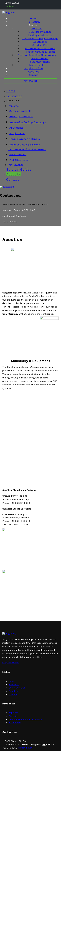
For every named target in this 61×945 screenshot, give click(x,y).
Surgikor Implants (40, 31)
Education (34, 21)
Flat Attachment (40, 61)
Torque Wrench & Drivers (40, 48)
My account (30, 81)
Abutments (40, 41)
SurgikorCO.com (10, 662)
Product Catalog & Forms (40, 51)
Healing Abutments (40, 35)
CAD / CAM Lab (17, 687)
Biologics (13, 716)
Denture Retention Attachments (37, 55)
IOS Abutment (39, 58)
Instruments (36, 64)
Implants (36, 28)
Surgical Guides (33, 68)
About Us (33, 71)
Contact (33, 74)
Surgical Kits (40, 45)
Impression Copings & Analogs (40, 38)
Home (33, 18)
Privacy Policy (25, 747)
